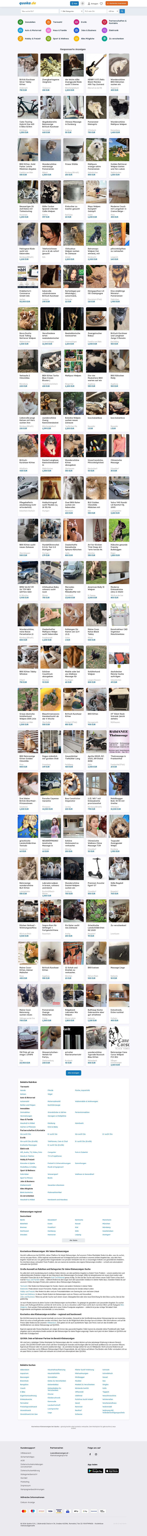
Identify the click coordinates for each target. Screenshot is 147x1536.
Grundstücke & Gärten (57, 1112)
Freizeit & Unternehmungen (59, 1163)
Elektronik (24, 1149)
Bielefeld (24, 1224)
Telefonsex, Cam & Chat (58, 1141)
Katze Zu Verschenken (57, 1381)
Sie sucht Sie (80, 1134)
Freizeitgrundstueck (28, 1407)
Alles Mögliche (26, 1189)
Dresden (23, 1235)
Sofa (104, 1388)
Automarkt (24, 1101)
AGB (23, 1460)
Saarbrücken (108, 1231)
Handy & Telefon (27, 1156)
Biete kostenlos (26, 1192)
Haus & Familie (26, 1119)
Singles (106, 1385)
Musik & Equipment (56, 1167)
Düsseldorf (52, 1220)
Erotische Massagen (28, 1145)
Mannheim (107, 1220)
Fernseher (24, 1403)
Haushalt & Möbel (27, 1123)
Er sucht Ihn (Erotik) (83, 1141)
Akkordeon (24, 1370)
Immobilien (25, 1108)
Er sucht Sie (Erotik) (56, 1145)
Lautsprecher (53, 1409)
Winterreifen (108, 1399)
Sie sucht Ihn (25, 1134)
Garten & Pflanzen (28, 1127)
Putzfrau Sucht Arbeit (84, 1399)
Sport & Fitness (26, 1178)
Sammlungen (80, 1163)
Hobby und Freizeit (27, 1291)
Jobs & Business (27, 1181)
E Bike (22, 1392)
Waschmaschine (109, 1396)
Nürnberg (106, 1227)
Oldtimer (78, 1396)
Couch (22, 1388)
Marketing (25, 1482)
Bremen (23, 1227)
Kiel (76, 1227)
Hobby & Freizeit (27, 1159)
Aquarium (24, 1373)
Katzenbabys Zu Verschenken (54, 1389)
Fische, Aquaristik (82, 1090)
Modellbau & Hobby (28, 1167)
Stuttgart (106, 1235)
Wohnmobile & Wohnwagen (86, 1101)
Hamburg (51, 1231)
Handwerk (79, 1123)
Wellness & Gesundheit (84, 1174)
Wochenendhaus (109, 1403)
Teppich (106, 1392)
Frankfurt (51, 1227)
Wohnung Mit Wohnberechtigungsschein (114, 1411)
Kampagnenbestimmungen (32, 1489)
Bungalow (24, 1385)
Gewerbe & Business (56, 1185)
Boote (50, 1178)
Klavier (51, 1394)
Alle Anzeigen (73, 1073)
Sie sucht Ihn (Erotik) (29, 1141)
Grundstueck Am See (29, 1414)
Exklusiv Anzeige (28, 1502)
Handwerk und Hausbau (58, 1200)
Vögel (50, 1094)
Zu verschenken (27, 1196)
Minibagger (80, 1377)
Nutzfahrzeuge (54, 1105)
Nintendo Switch (82, 1388)
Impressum (26, 1485)
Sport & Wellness (27, 1170)
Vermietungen (26, 1116)
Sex (104, 1381)
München (106, 1224)
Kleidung (51, 1123)
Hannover (52, 1235)
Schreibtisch (108, 1373)
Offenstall (79, 1392)
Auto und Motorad (57, 1277)
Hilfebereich (51, 1323)
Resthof (78, 1410)
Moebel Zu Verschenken (85, 1385)
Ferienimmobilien (82, 1112)
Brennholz (24, 1381)
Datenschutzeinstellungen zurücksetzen (32, 1465)
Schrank (106, 1370)
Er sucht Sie (52, 1134)
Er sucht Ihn (108, 1134)
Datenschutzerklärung (30, 1470)
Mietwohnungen (81, 1373)
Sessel (105, 1377)
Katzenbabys (53, 1385)
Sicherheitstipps (27, 1457)
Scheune (78, 1414)
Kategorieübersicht (29, 1474)
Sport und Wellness (27, 1294)
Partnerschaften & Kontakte (32, 1130)
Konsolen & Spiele (27, 1163)
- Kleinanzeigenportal (60, 1454)
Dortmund (24, 1231)
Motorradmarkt (54, 1101)
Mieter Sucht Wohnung (84, 1370)
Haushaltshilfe (54, 1373)
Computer (52, 1152)
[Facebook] (90, 1454)
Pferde (50, 1090)
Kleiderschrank (54, 1398)
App (75, 3)
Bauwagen (24, 1377)
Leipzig (78, 1235)
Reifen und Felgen (27, 1105)
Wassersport (53, 1174)
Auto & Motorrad (27, 1098)
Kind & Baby (53, 1127)
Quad (77, 1403)
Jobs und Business (27, 1297)
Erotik (22, 1138)
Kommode (52, 1401)
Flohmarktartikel (55, 1192)
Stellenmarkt (25, 1185)
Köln (77, 1231)
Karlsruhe (79, 1220)
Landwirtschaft (54, 1405)
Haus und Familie (32, 1280)
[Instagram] (96, 1454)
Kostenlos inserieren (117, 3)
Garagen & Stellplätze (57, 1116)
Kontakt (24, 1478)
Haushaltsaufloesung (56, 1370)
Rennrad (78, 1407)
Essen (50, 1224)
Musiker (78, 1381)
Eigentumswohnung (28, 1396)
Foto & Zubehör (81, 1152)
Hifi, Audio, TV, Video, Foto (31, 1152)
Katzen (23, 1094)
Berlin (22, 1220)
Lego (50, 1413)
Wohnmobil (107, 1407)
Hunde (23, 1090)
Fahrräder (24, 1174)
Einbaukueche (26, 1399)
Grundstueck (25, 1410)
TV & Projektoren (55, 1156)
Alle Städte (73, 1240)
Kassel (77, 1224)
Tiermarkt (24, 1087)
